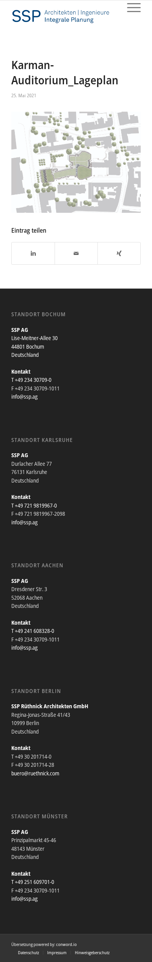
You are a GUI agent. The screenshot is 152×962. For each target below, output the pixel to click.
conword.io (66, 944)
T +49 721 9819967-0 (34, 505)
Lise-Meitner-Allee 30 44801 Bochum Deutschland (34, 346)
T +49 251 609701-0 (32, 881)
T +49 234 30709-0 (31, 379)
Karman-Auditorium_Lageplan (64, 72)
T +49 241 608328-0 (32, 630)
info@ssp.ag (24, 396)
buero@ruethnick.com (35, 773)
